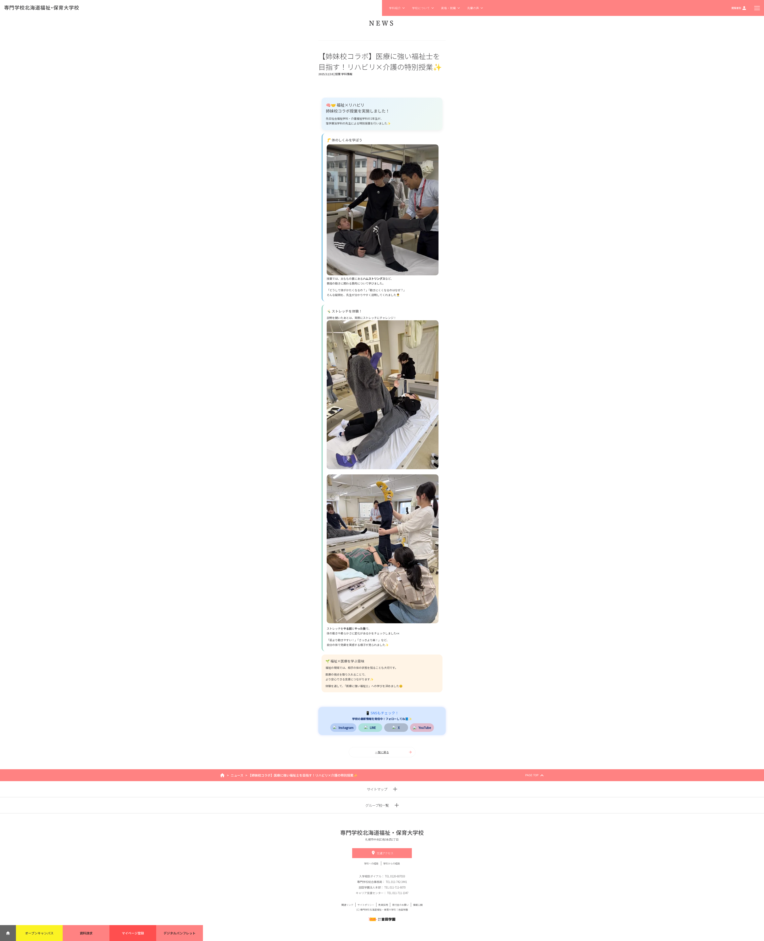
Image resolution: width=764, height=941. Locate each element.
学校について (421, 8)
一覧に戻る (382, 752)
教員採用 (383, 904)
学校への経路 (371, 863)
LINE (373, 727)
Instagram (346, 727)
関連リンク (347, 904)
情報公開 (418, 904)
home (222, 775)
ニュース (237, 775)
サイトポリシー (366, 904)
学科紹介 (395, 8)
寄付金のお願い (400, 904)
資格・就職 (448, 8)
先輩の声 (473, 8)
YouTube (425, 727)
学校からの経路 (391, 863)
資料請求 (86, 933)
